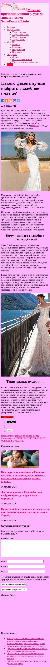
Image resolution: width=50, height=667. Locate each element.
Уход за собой (13, 29)
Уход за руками (19, 37)
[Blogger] (10, 100)
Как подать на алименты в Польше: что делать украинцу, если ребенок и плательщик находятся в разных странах (23, 477)
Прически (17, 52)
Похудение (12, 54)
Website (4, 571)
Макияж (16, 44)
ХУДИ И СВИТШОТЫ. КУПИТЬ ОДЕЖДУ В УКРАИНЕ (23, 439)
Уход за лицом (19, 32)
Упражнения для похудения (25, 62)
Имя (3, 561)
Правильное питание (22, 59)
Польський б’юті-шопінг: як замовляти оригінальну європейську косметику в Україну (25, 511)
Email (3, 566)
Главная (5, 74)
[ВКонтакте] (2, 100)
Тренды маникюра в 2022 (20, 436)
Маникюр (17, 47)
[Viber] (14, 100)
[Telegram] (18, 100)
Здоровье (11, 27)
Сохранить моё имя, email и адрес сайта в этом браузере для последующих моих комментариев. (25, 578)
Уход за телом (18, 39)
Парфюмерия (18, 49)
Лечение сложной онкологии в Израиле (25, 646)
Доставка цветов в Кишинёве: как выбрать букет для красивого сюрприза (21, 495)
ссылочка (34, 125)
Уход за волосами (20, 34)
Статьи (10, 64)
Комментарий (7, 538)
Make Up (11, 42)
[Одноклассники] (6, 100)
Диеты (15, 57)
